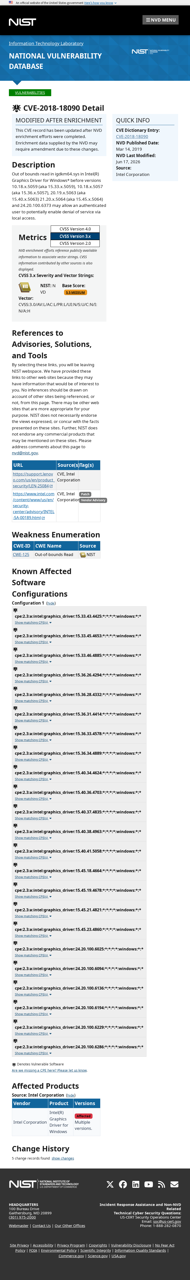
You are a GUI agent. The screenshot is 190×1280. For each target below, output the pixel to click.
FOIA (33, 1250)
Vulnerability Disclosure (131, 1245)
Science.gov (98, 1255)
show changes (63, 1158)
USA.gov (119, 1255)
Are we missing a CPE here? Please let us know (49, 1070)
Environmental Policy (58, 1250)
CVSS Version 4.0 (75, 229)
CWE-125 (21, 554)
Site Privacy (19, 1245)
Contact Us (41, 1225)
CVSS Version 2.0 (75, 243)
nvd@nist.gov (25, 453)
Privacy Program (71, 1245)
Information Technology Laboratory (46, 43)
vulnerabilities (30, 92)
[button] (160, 20)
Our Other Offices (70, 1225)
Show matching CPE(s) (31, 622)
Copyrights (98, 1245)
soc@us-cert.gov (167, 1221)
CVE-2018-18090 (132, 136)
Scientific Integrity (95, 1250)
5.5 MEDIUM (75, 292)
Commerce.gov (71, 1255)
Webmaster (18, 1225)
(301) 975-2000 (22, 1217)
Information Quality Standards (140, 1250)
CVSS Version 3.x (75, 236)
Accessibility (43, 1245)
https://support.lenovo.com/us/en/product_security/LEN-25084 (34, 480)
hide (51, 603)
